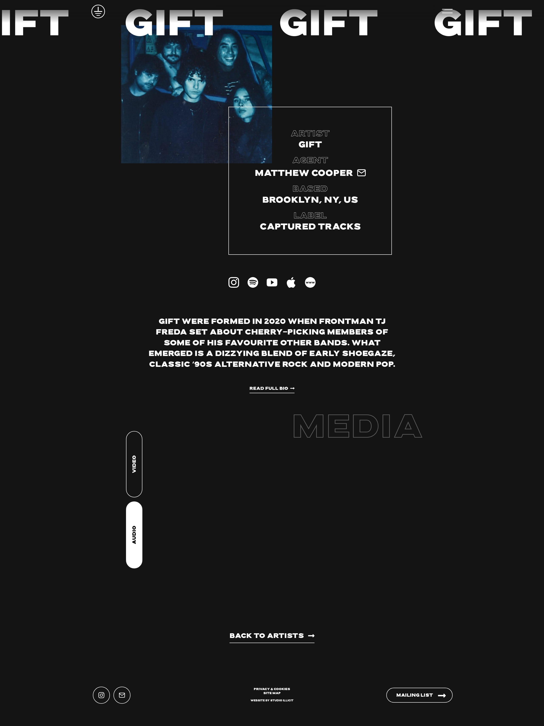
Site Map (272, 693)
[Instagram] (233, 282)
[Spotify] (253, 282)
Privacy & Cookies (272, 689)
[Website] (310, 282)
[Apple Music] (291, 282)
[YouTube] (272, 282)
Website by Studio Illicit (272, 700)
